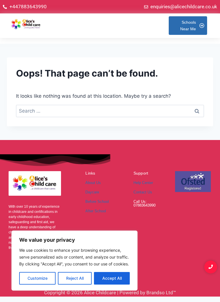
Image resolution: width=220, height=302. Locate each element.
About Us (93, 183)
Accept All (112, 278)
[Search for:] (110, 111)
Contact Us (142, 192)
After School (95, 211)
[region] (74, 261)
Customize (38, 278)
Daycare (92, 192)
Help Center (143, 183)
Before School (97, 201)
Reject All (75, 278)
